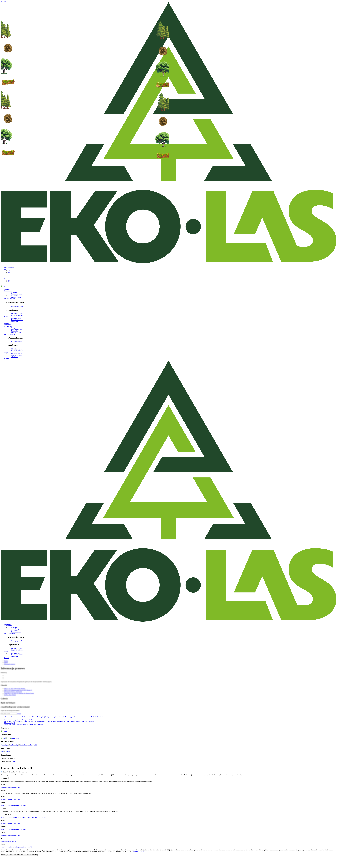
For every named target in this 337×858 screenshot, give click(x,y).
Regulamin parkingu (17, 315)
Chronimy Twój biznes (55, 717)
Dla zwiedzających (16, 313)
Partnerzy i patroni (16, 297)
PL (5, 269)
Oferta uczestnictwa (27, 721)
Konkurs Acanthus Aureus (73, 721)
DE (9, 272)
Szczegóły (12, 772)
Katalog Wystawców (17, 306)
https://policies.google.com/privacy (10, 787)
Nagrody (39, 717)
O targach (14, 292)
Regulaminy (45, 717)
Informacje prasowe (16, 318)
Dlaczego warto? (17, 721)
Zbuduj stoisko (51, 721)
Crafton (14, 761)
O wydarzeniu (8, 291)
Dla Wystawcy (23, 717)
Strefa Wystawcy (9, 267)
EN (9, 270)
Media (6, 316)
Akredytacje (14, 321)
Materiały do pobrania (17, 320)
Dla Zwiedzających (9, 298)
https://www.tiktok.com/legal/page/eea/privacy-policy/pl (16, 847)
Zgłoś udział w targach (40, 721)
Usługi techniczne (60, 721)
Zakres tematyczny (16, 294)
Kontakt (6, 323)
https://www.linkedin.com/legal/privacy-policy (13, 805)
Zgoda (4, 772)
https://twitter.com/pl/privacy (8, 841)
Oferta (30, 717)
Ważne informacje (79, 717)
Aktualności (7, 289)
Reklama (34, 717)
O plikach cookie (22, 772)
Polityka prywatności (138, 851)
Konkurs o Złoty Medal (87, 721)
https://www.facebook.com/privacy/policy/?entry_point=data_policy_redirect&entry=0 (25, 817)
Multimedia (14, 295)
